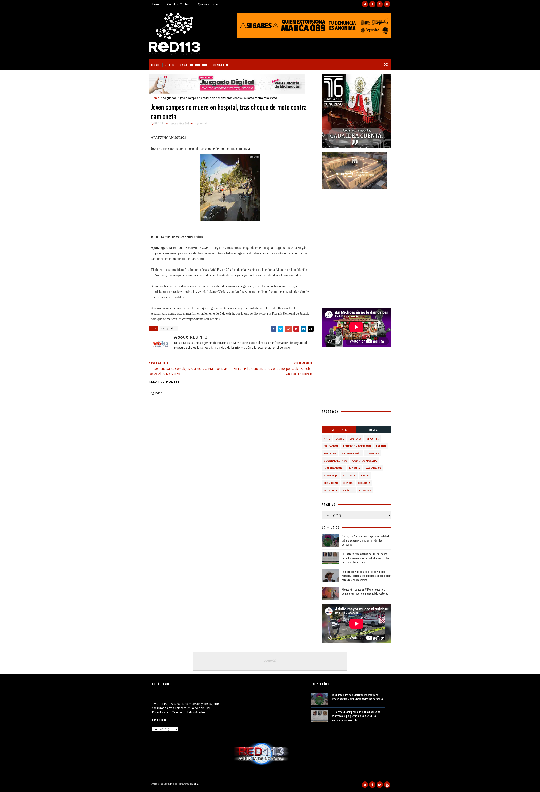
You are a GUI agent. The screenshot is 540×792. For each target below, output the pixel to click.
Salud (365, 475)
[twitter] (365, 4)
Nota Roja (331, 475)
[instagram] (380, 4)
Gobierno (372, 453)
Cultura (355, 438)
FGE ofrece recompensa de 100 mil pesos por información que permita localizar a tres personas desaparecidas (366, 558)
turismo (365, 490)
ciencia (348, 482)
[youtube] (387, 4)
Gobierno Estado (335, 460)
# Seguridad (168, 328)
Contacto (220, 64)
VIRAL (197, 783)
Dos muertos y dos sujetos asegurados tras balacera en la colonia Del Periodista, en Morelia (187, 697)
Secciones (339, 430)
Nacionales (373, 468)
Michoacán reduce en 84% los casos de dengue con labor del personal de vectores (365, 591)
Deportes (372, 438)
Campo (339, 438)
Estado (381, 446)
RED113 (170, 64)
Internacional (334, 468)
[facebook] (372, 4)
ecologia (364, 482)
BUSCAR (374, 430)
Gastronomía (351, 453)
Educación (331, 446)
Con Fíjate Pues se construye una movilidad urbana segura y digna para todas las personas (365, 540)
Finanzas (330, 453)
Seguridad (170, 98)
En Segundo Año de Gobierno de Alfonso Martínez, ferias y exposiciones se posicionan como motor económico (366, 575)
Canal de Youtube (179, 4)
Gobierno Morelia (364, 460)
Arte (327, 438)
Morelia (354, 468)
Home (156, 4)
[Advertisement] (356, 220)
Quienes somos (209, 4)
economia (330, 490)
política (348, 490)
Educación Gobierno (357, 446)
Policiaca (349, 475)
